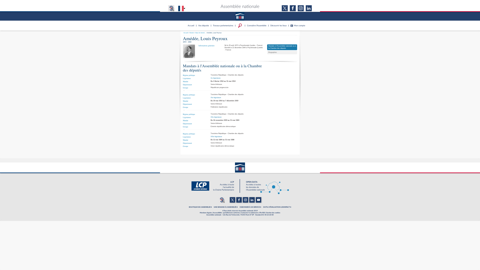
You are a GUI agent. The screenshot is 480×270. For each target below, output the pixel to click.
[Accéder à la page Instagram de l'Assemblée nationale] (301, 8)
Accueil (186, 33)
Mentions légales (206, 213)
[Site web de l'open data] (265, 186)
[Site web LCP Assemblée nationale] (215, 186)
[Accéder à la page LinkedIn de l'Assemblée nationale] (309, 8)
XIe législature (216, 97)
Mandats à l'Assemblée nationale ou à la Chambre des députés (282, 47)
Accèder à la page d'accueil (190, 24)
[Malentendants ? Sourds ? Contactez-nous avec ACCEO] (171, 8)
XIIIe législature (216, 137)
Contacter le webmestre (249, 213)
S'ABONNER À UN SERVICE (250, 207)
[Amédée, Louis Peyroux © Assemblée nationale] (189, 51)
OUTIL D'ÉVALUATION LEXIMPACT (276, 207)
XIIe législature (216, 117)
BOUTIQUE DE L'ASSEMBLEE (199, 207)
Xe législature (215, 78)
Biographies (272, 52)
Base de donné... (201, 33)
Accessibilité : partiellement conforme (226, 213)
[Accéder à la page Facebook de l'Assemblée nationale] (293, 8)
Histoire (191, 33)
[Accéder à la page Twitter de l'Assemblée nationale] (285, 8)
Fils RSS (262, 213)
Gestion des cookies (273, 213)
